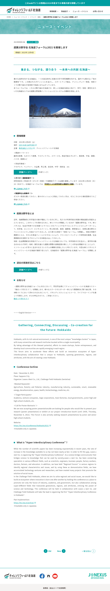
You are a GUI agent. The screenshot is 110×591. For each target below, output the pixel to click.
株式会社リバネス (26, 148)
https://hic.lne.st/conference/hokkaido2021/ (31, 425)
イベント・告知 (33, 42)
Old (49, 551)
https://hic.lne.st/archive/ (24, 502)
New (59, 551)
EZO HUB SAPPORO (27, 145)
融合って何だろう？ (21, 298)
